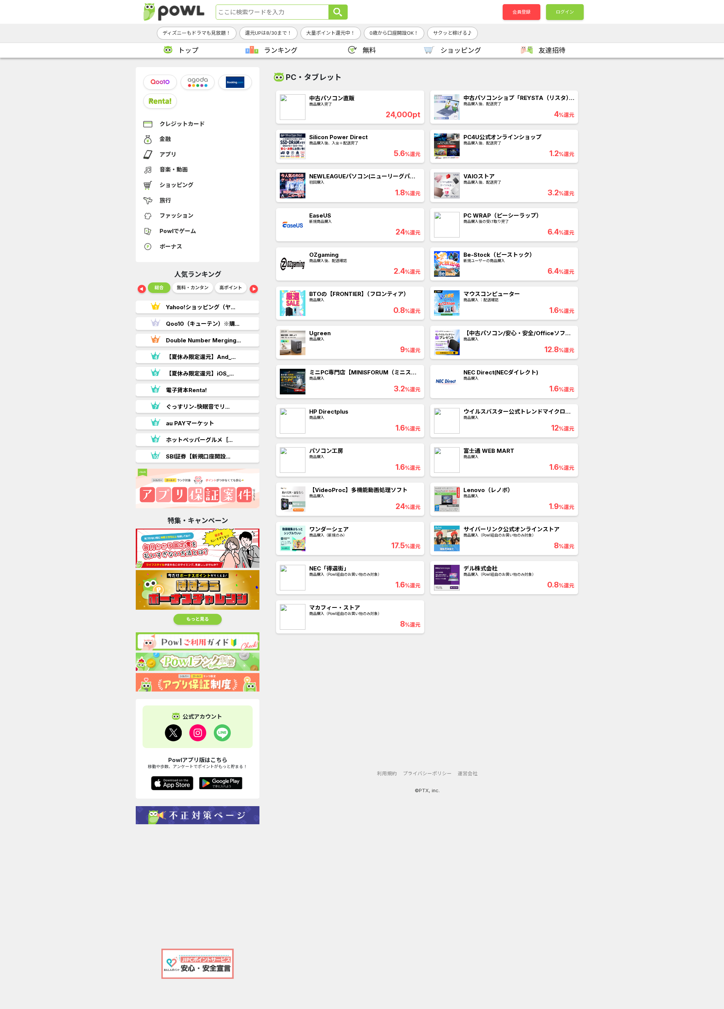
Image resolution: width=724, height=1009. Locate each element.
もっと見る (197, 619)
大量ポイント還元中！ (330, 33)
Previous (142, 289)
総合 (159, 287)
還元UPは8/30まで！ (268, 33)
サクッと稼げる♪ (452, 33)
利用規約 (387, 773)
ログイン (565, 12)
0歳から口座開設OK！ (394, 33)
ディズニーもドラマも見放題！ (197, 33)
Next (253, 289)
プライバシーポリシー (427, 773)
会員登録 (521, 12)
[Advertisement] (197, 883)
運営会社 (467, 773)
